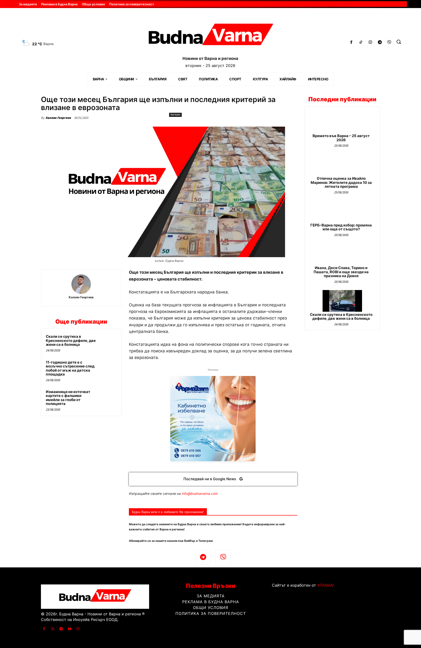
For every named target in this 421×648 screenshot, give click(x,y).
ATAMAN (325, 585)
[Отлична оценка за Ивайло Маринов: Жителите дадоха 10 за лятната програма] (342, 165)
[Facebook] (351, 42)
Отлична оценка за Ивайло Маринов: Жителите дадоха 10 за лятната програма (341, 182)
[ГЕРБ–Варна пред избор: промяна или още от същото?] (342, 211)
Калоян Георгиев (58, 118)
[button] (398, 41)
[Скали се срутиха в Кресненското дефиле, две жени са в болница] (107, 343)
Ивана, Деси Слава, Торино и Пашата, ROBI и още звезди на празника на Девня (341, 271)
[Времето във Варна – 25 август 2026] (342, 122)
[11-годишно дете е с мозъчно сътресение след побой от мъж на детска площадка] (107, 368)
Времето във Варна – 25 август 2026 (341, 137)
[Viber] (389, 42)
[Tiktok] (360, 42)
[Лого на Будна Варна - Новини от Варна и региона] (210, 36)
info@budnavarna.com (200, 493)
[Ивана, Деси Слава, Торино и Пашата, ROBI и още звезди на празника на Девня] (342, 254)
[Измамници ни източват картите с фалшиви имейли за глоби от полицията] (107, 398)
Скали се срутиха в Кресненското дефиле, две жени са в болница (71, 340)
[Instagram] (370, 42)
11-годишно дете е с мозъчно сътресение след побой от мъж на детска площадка (70, 368)
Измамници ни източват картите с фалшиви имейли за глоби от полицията (68, 397)
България (175, 114)
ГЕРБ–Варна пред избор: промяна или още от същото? (341, 227)
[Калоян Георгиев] (81, 284)
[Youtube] (70, 629)
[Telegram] (379, 42)
